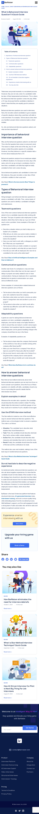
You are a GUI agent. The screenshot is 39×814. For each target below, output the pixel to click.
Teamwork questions (14, 61)
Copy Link (25, 559)
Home (2, 6)
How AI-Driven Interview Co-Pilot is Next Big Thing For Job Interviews (19, 689)
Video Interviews (7, 772)
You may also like (13, 85)
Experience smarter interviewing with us (20, 82)
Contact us (31, 768)
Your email (5, 725)
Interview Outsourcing (9, 765)
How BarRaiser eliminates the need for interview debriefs (17, 600)
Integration (31, 765)
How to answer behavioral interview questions (19, 69)
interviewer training (8, 498)
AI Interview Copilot (8, 768)
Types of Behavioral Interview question (17, 58)
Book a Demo (19, 523)
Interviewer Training (8, 779)
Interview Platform (8, 761)
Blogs (7, 6)
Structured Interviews (9, 775)
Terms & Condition (8, 790)
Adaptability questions (15, 66)
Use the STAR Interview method (18, 74)
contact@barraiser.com (21, 750)
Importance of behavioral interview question (18, 55)
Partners (30, 772)
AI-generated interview (23, 496)
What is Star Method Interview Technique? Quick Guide (18, 644)
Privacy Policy (6, 794)
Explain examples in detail (16, 72)
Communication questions (16, 63)
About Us (30, 761)
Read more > (8, 608)
